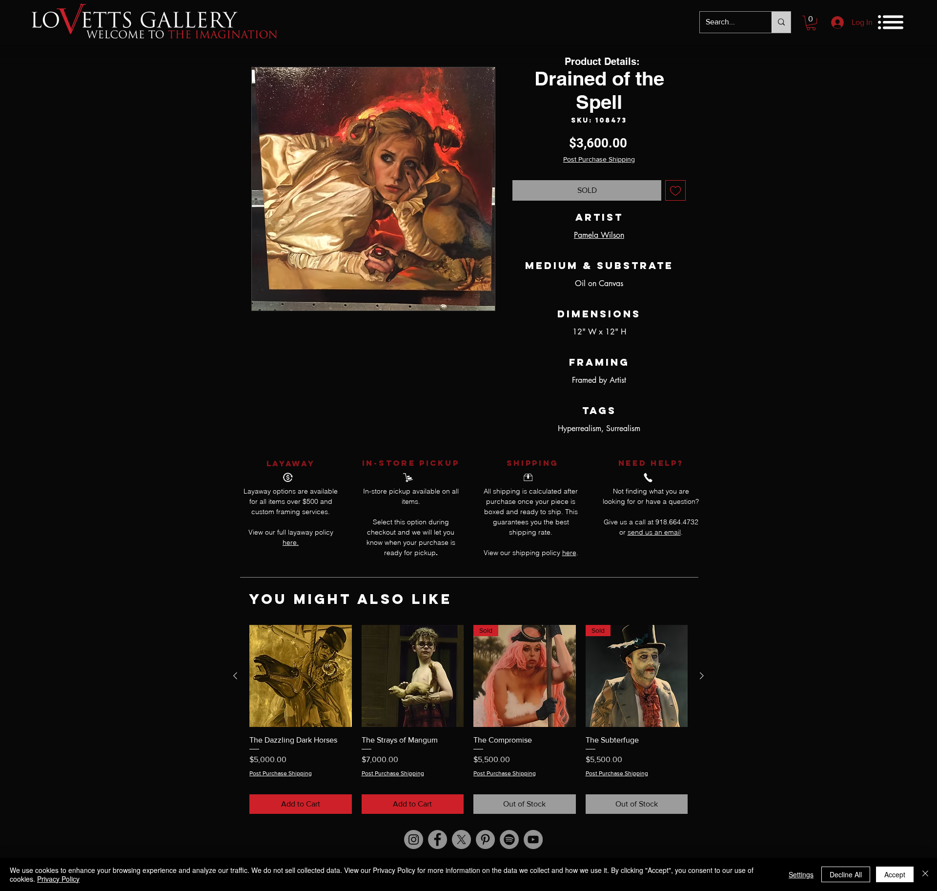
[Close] (925, 874)
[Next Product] (702, 676)
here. (291, 542)
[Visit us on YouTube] (533, 839)
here (569, 552)
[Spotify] (509, 839)
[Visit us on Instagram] (413, 839)
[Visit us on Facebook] (437, 839)
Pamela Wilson (599, 235)
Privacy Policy (58, 879)
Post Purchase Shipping (599, 159)
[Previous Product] (235, 676)
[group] (468, 719)
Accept (894, 874)
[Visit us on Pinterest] (485, 839)
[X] (461, 839)
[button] (811, 23)
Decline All (846, 874)
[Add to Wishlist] (675, 190)
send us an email (654, 532)
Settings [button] (801, 874)
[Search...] (781, 22)
